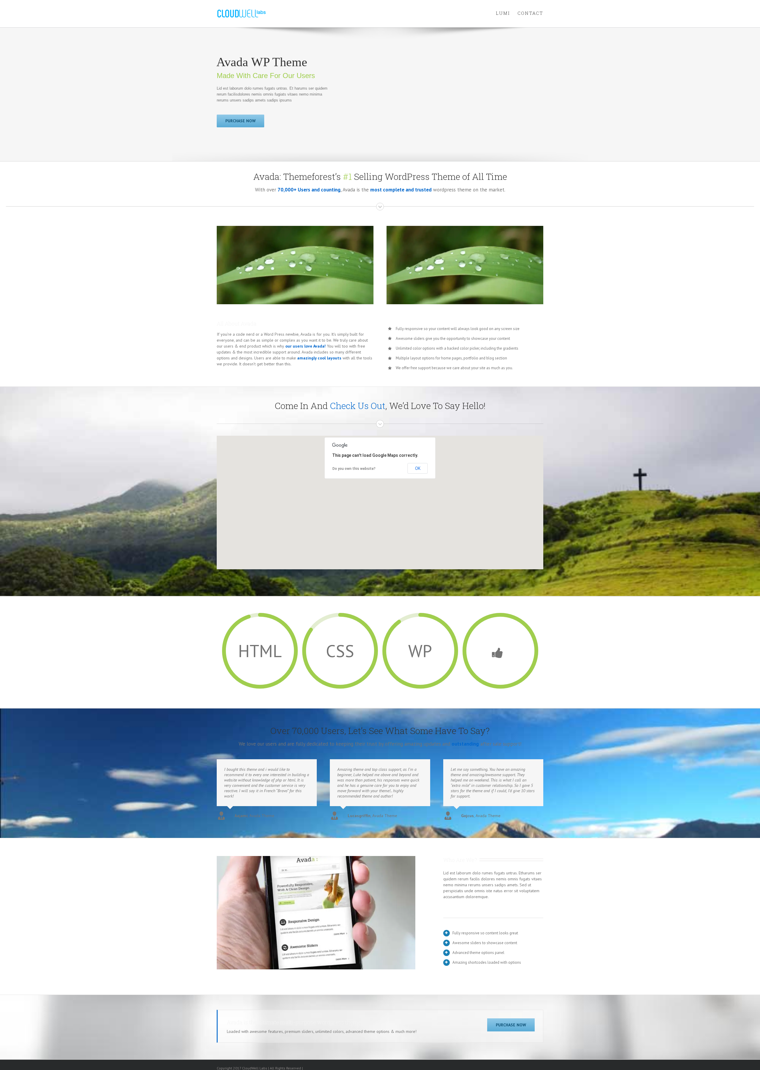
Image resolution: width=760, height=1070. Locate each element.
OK (417, 468)
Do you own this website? (354, 469)
